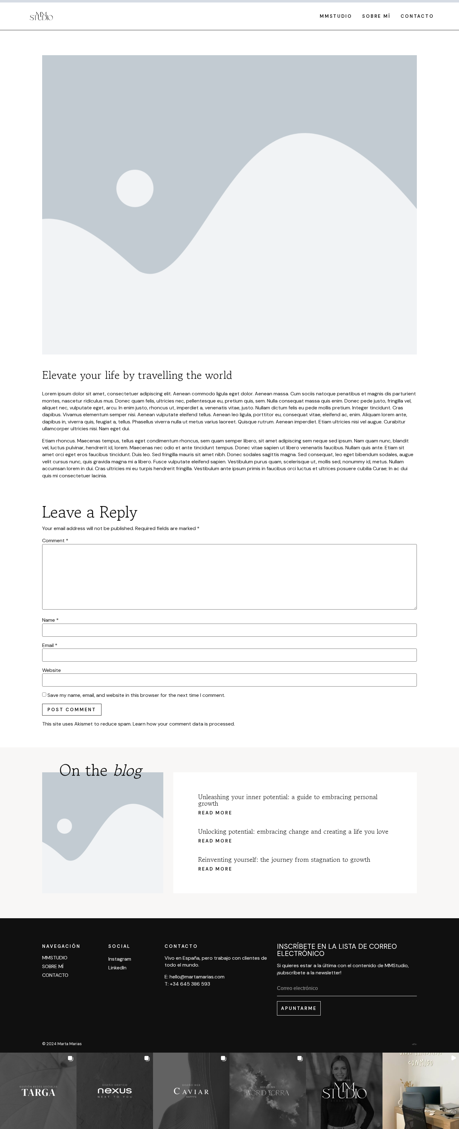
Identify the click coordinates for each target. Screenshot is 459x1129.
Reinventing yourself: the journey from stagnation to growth (284, 859)
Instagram (119, 959)
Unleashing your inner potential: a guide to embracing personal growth (288, 800)
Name (50, 620)
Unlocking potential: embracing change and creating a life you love (293, 831)
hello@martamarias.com (197, 976)
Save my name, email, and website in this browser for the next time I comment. (136, 695)
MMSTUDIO (336, 16)
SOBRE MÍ (376, 16)
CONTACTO (417, 16)
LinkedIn (117, 967)
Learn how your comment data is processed (183, 724)
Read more (215, 813)
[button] (38, 1091)
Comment (55, 540)
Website (51, 670)
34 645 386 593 (191, 984)
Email (49, 645)
